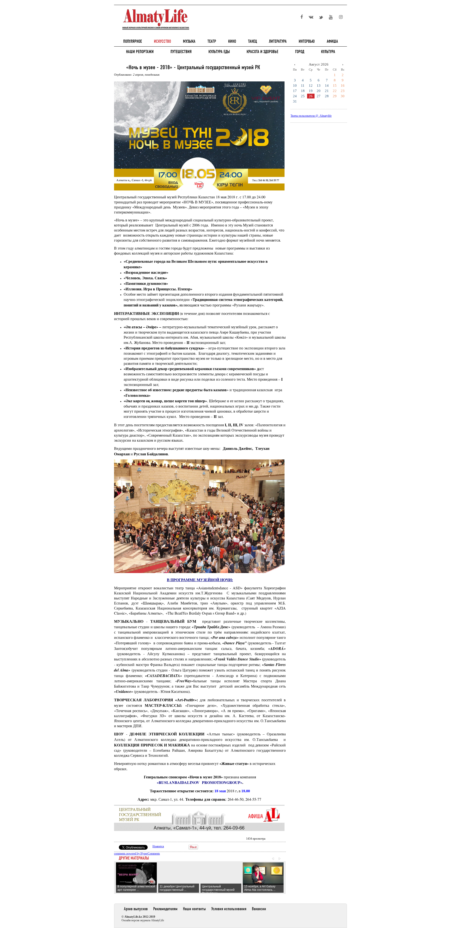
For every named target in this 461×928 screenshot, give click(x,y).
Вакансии (259, 908)
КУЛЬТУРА (328, 51)
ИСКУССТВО (162, 41)
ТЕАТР (211, 41)
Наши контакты (194, 908)
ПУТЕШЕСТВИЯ (181, 51)
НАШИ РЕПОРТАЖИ (140, 51)
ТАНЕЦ (252, 41)
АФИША (332, 41)
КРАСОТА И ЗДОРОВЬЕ (262, 51)
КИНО (232, 41)
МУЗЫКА (189, 41)
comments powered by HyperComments (137, 853)
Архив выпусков (136, 908)
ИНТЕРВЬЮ (307, 41)
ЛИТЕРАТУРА (278, 41)
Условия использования (228, 908)
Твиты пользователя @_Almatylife (311, 115)
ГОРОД (299, 51)
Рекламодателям (165, 908)
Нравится (158, 846)
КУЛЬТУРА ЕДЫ (219, 51)
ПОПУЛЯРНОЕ (132, 41)
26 (311, 96)
